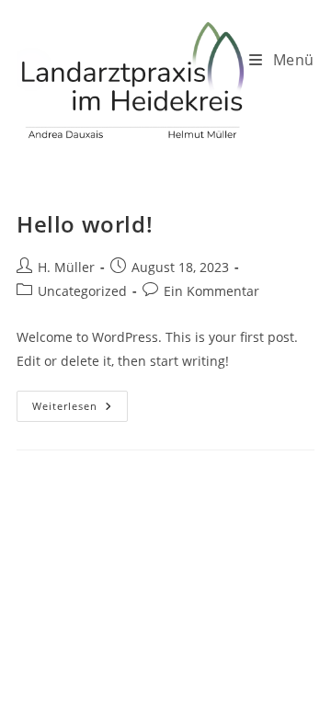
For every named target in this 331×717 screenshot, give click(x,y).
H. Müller (66, 267)
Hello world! (85, 224)
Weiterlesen (80, 409)
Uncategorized (82, 291)
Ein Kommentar (211, 291)
